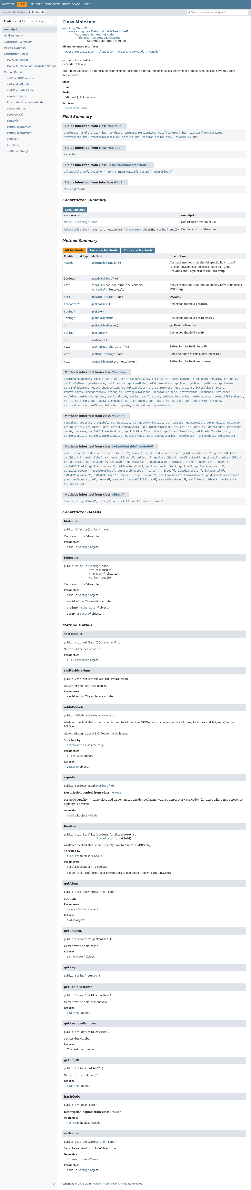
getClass (87, 501)
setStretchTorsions (139, 400)
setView (96, 405)
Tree (39, 4)
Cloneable (105, 51)
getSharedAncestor (208, 466)
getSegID (97, 332)
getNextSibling (183, 461)
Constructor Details (16, 53)
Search (77, 4)
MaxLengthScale (75, 189)
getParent (205, 461)
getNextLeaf (136, 461)
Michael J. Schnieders (104, 1183)
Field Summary (13, 35)
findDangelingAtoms (207, 378)
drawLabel (101, 422)
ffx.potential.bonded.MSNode (94, 34)
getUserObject (102, 470)
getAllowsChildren (196, 453)
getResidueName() (19, 126)
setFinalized (117, 396)
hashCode (97, 340)
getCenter (226, 383)
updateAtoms (141, 405)
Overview (8, 4)
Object (107, 278)
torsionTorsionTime (156, 136)
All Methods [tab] (74, 250)
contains (70, 422)
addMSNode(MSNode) (21, 90)
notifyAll (120, 501)
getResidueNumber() (20, 132)
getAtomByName (74, 383)
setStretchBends (110, 400)
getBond (180, 383)
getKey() (12, 120)
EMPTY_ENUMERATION (121, 171)
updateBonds (162, 405)
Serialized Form (76, 108)
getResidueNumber (103, 325)
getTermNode (163, 387)
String (82, 222)
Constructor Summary (18, 41)
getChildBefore (95, 457)
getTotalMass (134, 435)
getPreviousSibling (160, 466)
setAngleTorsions (137, 392)
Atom (67, 296)
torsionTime (130, 136)
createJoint (160, 378)
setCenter (223, 392)
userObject (162, 171)
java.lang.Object (73, 28)
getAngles (231, 378)
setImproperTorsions (145, 396)
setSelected (226, 435)
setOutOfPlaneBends (229, 396)
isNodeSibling (129, 475)
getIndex (209, 457)
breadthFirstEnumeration (92, 453)
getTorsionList (75, 435)
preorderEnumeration (79, 479)
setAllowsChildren (202, 479)
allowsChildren (75, 171)
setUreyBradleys (75, 405)
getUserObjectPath (131, 470)
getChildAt (72, 457)
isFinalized (204, 387)
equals (96, 278)
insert (154, 470)
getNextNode (158, 461)
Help (87, 4)
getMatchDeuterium (105, 387)
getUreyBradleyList (161, 435)
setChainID (99, 346)
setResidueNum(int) (19, 84)
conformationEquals (134, 378)
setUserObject (74, 483)
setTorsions (180, 400)
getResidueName (102, 318)
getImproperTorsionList (159, 426)
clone (136, 453)
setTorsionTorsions (207, 400)
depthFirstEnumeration (161, 453)
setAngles (115, 392)
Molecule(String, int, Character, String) (31, 66)
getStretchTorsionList (212, 431)
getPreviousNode (129, 466)
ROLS (68, 51)
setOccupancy (202, 396)
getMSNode (234, 426)
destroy (85, 422)
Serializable (84, 51)
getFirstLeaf (188, 457)
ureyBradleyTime (185, 136)
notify (103, 501)
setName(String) (17, 151)
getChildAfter (224, 453)
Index (66, 4)
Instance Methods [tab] (103, 250)
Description (12, 29)
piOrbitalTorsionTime (205, 132)
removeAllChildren (140, 479)
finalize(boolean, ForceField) (25, 102)
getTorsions (184, 387)
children (97, 171)
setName (96, 354)
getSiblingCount (75, 470)
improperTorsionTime (140, 132)
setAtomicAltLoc (165, 392)
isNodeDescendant (76, 475)
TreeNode (152, 51)
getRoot (184, 466)
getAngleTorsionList (148, 422)
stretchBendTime (75, 136)
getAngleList (120, 422)
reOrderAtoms (95, 392)
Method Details (13, 72)
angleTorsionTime (93, 132)
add (66, 453)
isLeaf (168, 470)
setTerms (162, 400)
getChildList (73, 426)
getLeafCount (95, 461)
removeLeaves (73, 392)
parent (144, 171)
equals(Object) (16, 96)
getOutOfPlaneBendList (105, 431)
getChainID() (15, 114)
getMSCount (216, 426)
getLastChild (230, 457)
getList (185, 426)
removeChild (206, 435)
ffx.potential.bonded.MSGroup (100, 37)
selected (70, 154)
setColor (70, 396)
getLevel (116, 461)
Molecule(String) (17, 59)
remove (103, 479)
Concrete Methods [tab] (138, 250)
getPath (222, 461)
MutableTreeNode (129, 51)
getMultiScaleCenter (137, 387)
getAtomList (174, 422)
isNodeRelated (104, 475)
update (125, 405)
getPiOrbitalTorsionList (143, 431)
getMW (68, 431)
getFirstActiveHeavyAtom (121, 426)
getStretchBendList (178, 431)
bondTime (115, 132)
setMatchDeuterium (176, 396)
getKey (96, 311)
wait (135, 501)
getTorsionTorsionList (105, 435)
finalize (97, 285)
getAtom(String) (17, 108)
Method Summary (15, 47)
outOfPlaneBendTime (172, 132)
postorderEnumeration (221, 475)
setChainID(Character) (21, 78)
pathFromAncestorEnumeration (180, 475)
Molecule (38, 12)
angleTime (71, 132)
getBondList (215, 422)
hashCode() (14, 145)
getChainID (99, 304)
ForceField (99, 289)
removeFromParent (171, 479)
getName (80, 431)
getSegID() (14, 139)
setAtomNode (188, 392)
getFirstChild (164, 457)
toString (111, 405)
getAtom (96, 296)
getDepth (143, 457)
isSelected (186, 435)
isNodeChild (213, 470)
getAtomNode (96, 383)
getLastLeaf (72, 461)
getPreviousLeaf (101, 466)
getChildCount (121, 457)
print (220, 387)
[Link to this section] (94, 117)
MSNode (113, 147)
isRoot (149, 475)
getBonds (210, 383)
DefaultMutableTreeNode (127, 165)
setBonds (206, 392)
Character (132, 229)
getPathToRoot (74, 466)
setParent (227, 479)
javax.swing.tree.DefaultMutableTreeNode (97, 31)
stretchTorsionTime (105, 136)
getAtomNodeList (160, 383)
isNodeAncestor (189, 470)
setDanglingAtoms (92, 396)
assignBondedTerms (77, 378)
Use (31, 4)
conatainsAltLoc (105, 378)
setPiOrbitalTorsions (79, 400)
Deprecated (52, 4)
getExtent (93, 426)
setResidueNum (101, 361)
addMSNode (98, 262)
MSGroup (80, 64)
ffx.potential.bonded (14, 12)
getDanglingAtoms (76, 387)
